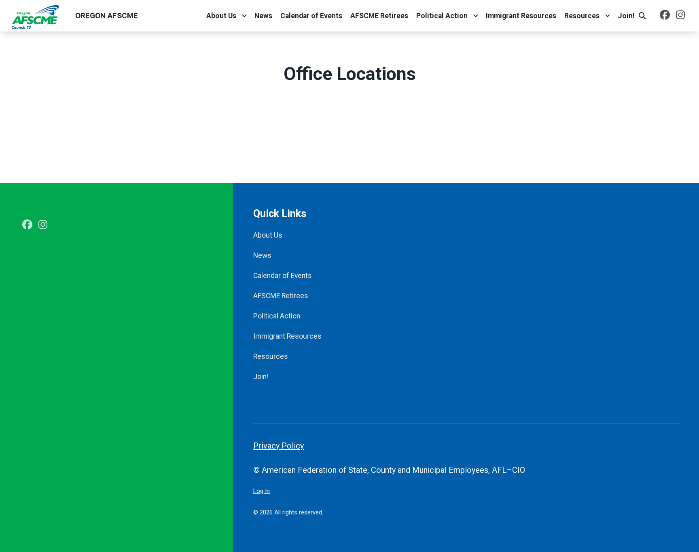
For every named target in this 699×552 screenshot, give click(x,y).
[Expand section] (244, 16)
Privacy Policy (278, 446)
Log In (261, 491)
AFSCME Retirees (379, 16)
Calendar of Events (311, 16)
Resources (581, 16)
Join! (626, 16)
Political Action (442, 16)
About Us (221, 16)
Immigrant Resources (521, 16)
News (263, 16)
